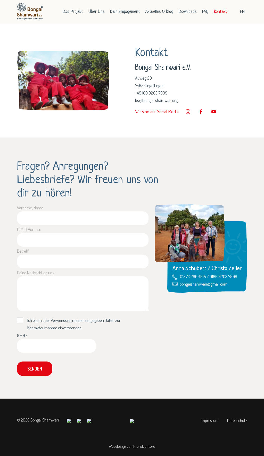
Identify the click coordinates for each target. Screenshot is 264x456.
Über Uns (96, 11)
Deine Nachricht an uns (35, 272)
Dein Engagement (125, 11)
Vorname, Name (30, 207)
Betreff (23, 251)
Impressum (210, 420)
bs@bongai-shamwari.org (156, 100)
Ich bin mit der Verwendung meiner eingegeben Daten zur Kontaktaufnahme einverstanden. (73, 323)
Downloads (188, 11)
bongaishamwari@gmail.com (203, 284)
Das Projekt (73, 11)
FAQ (205, 11)
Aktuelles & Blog (159, 11)
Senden (34, 369)
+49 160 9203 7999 (151, 93)
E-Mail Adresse (29, 229)
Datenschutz (237, 420)
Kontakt (220, 11)
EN (242, 11)
